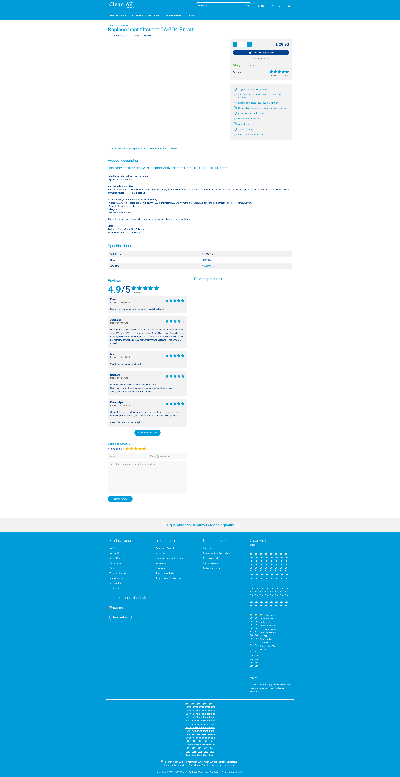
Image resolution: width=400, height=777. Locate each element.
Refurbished (115, 588)
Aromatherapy (116, 578)
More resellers (120, 617)
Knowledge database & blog (146, 15)
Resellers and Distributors (168, 578)
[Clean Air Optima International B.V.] (121, 8)
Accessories (115, 583)
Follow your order (211, 568)
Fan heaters (115, 563)
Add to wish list (262, 58)
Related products (158, 148)
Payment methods (165, 573)
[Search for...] (248, 5)
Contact (190, 15)
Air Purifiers (115, 548)
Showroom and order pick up (170, 558)
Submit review (120, 499)
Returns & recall (210, 558)
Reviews (173, 148)
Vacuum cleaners (117, 573)
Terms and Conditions (166, 548)
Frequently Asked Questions (216, 553)
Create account (210, 563)
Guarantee (161, 563)
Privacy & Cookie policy (233, 772)
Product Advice (173, 15)
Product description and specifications (128, 148)
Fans (111, 568)
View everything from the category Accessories (131, 35)
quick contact (258, 113)
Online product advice (248, 118)
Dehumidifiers (116, 558)
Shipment (160, 568)
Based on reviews (280, 75)
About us (160, 553)
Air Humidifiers (116, 553)
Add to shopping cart (263, 52)
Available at (244, 124)
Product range (117, 15)
